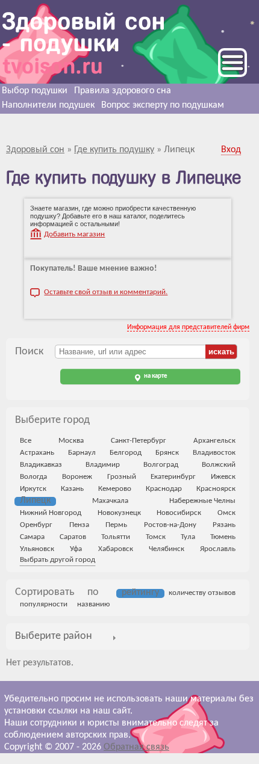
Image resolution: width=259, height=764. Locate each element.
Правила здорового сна (122, 91)
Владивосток (214, 453)
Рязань (224, 525)
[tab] (53, 637)
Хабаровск (115, 549)
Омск (226, 513)
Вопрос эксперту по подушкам (162, 105)
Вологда (33, 477)
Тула (188, 537)
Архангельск (214, 441)
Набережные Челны (202, 501)
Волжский (219, 465)
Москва (71, 441)
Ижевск (223, 477)
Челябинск (166, 549)
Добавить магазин (74, 234)
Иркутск (33, 489)
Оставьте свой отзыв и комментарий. (105, 292)
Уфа (76, 549)
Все (25, 441)
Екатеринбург (173, 477)
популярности (43, 604)
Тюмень (223, 537)
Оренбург (36, 525)
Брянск (167, 453)
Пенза (79, 525)
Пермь (116, 525)
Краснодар (164, 489)
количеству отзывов (202, 593)
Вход (231, 150)
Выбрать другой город (57, 560)
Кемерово (114, 489)
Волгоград (160, 465)
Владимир (103, 465)
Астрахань (37, 453)
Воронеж (77, 477)
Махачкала (110, 501)
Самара (32, 537)
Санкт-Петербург (138, 441)
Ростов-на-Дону (170, 525)
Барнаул (82, 453)
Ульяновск (37, 549)
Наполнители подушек (48, 105)
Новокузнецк (119, 513)
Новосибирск (179, 513)
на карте (155, 376)
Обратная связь (136, 747)
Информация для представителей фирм (188, 327)
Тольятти (115, 537)
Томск (156, 537)
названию (93, 604)
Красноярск (216, 489)
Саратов (73, 537)
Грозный (121, 477)
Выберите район (53, 636)
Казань (72, 489)
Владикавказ (41, 465)
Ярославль (218, 549)
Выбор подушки (34, 91)
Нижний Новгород (50, 513)
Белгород (126, 453)
